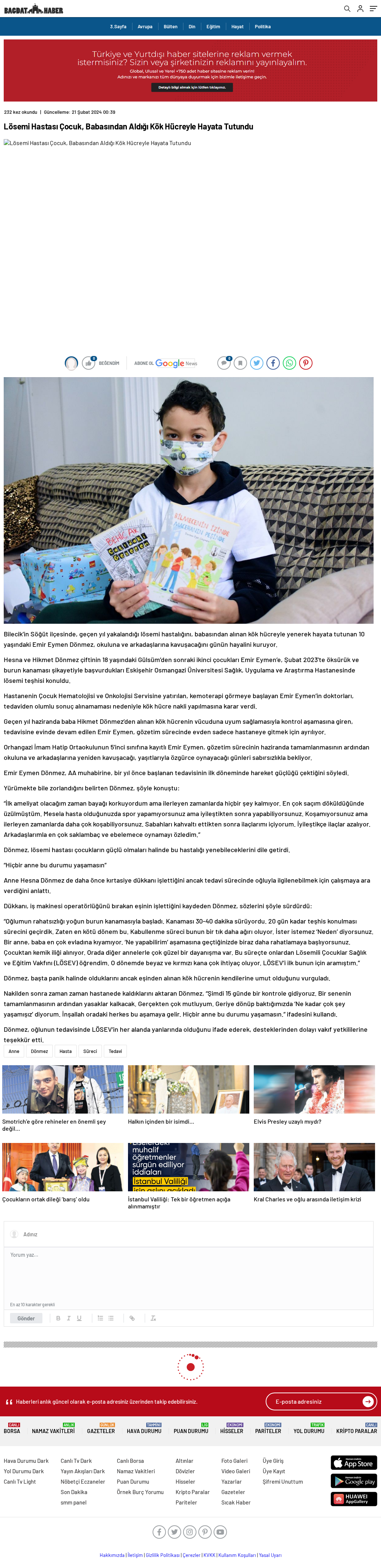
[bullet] (111, 1318)
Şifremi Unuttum (283, 1481)
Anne (14, 1051)
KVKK (209, 1555)
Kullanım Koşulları (237, 1555)
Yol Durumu (309, 1428)
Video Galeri (235, 1471)
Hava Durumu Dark (26, 1460)
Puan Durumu (191, 1428)
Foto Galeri (234, 1460)
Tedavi (115, 1051)
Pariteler (268, 1428)
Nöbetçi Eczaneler (83, 1481)
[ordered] (100, 1318)
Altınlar (184, 1460)
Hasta (66, 1051)
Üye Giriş (273, 1460)
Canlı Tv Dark (76, 1460)
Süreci (90, 1051)
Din (192, 26)
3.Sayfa (118, 26)
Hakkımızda (112, 1555)
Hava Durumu (144, 1428)
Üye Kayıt (274, 1471)
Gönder (26, 1318)
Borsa (12, 1428)
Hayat (237, 26)
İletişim (135, 1555)
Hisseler (231, 1428)
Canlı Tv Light (20, 1481)
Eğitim (213, 26)
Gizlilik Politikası (163, 1555)
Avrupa (145, 26)
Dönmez (39, 1051)
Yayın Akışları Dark (83, 1471)
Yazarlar (231, 1481)
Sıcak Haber (236, 1502)
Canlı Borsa (130, 1460)
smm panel (74, 1502)
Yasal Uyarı (270, 1555)
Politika (263, 26)
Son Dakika (74, 1491)
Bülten (170, 26)
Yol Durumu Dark (24, 1471)
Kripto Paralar (356, 1428)
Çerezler (192, 1555)
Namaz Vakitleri (53, 1428)
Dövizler (185, 1471)
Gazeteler (101, 1428)
